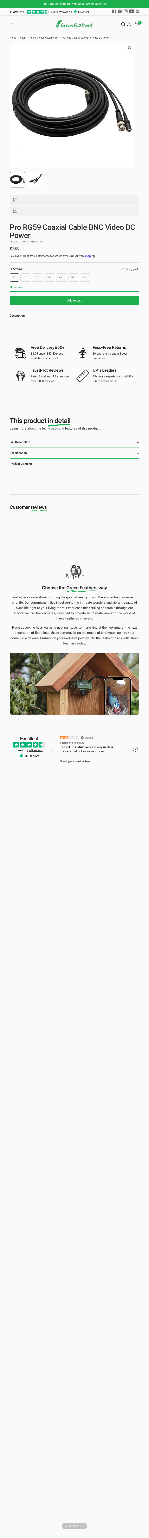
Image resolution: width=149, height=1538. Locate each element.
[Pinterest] (137, 11)
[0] (136, 24)
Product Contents (21, 464)
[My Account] (129, 24)
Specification (18, 453)
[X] (120, 11)
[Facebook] (114, 11)
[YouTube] (131, 11)
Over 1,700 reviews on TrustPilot (79, 4)
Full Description (20, 442)
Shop (23, 37)
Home (13, 37)
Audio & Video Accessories (43, 37)
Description (17, 315)
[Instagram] (126, 11)
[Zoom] (129, 48)
